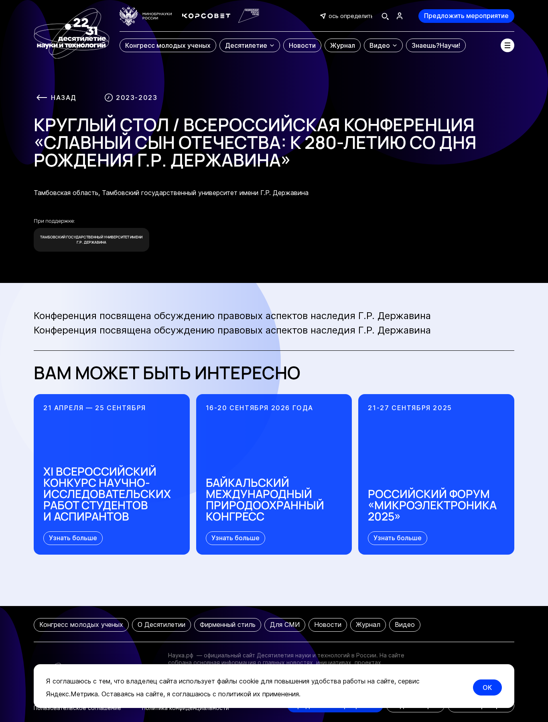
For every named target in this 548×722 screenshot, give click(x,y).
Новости (327, 624)
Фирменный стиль (228, 624)
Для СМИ (285, 624)
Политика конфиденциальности (185, 707)
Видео (405, 624)
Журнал (368, 624)
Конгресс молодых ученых (81, 624)
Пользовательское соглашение (77, 707)
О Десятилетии (161, 624)
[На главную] (72, 29)
